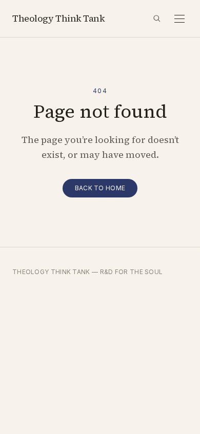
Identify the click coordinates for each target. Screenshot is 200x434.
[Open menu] (179, 18)
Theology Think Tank (58, 18)
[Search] (157, 18)
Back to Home (100, 188)
